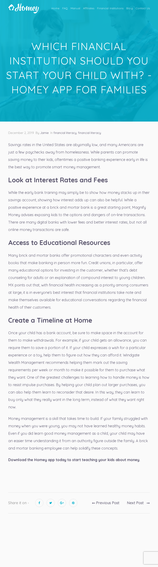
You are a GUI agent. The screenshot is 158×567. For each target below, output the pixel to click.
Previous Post (107, 502)
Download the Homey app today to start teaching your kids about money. (74, 459)
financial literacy (65, 133)
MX (11, 285)
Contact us (143, 8)
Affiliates (88, 8)
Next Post (136, 502)
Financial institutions (110, 8)
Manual (75, 8)
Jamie (44, 133)
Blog (129, 8)
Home (55, 8)
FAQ (65, 8)
